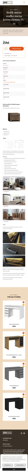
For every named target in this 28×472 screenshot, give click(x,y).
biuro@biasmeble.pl (7, 446)
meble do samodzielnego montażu (9, 82)
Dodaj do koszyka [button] (23, 305)
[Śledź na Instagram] (24, 433)
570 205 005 (5, 440)
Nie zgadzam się (7, 465)
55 (3, 94)
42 (3, 98)
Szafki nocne (5, 31)
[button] (24, 47)
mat (4, 77)
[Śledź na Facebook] (22, 433)
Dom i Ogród (12, 30)
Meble (17, 30)
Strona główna (6, 30)
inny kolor (5, 69)
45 (3, 90)
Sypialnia (21, 30)
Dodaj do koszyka (16, 48)
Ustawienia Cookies (20, 465)
